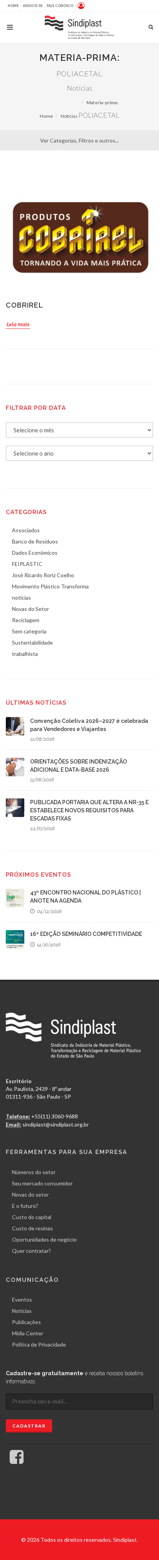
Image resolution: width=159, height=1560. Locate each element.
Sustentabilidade (32, 642)
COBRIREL (24, 305)
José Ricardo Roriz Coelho (43, 575)
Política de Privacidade (39, 1344)
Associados (26, 530)
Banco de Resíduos (35, 541)
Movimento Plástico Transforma (50, 586)
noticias (21, 597)
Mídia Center (27, 1333)
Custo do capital (31, 1217)
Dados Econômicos (35, 552)
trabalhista (25, 653)
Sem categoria (29, 631)
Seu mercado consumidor (42, 1183)
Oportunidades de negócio (44, 1239)
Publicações (26, 1322)
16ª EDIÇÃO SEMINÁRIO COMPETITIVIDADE (86, 934)
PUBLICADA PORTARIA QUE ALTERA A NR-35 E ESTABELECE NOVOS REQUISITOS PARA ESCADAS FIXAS (89, 810)
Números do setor (34, 1172)
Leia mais (18, 324)
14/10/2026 (48, 944)
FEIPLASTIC (27, 564)
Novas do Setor (30, 608)
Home (13, 5)
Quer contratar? (31, 1250)
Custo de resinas (32, 1228)
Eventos (22, 1299)
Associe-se (32, 5)
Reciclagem (25, 620)
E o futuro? (25, 1205)
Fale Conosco (60, 5)
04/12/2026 (49, 911)
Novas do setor (30, 1194)
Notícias (69, 116)
